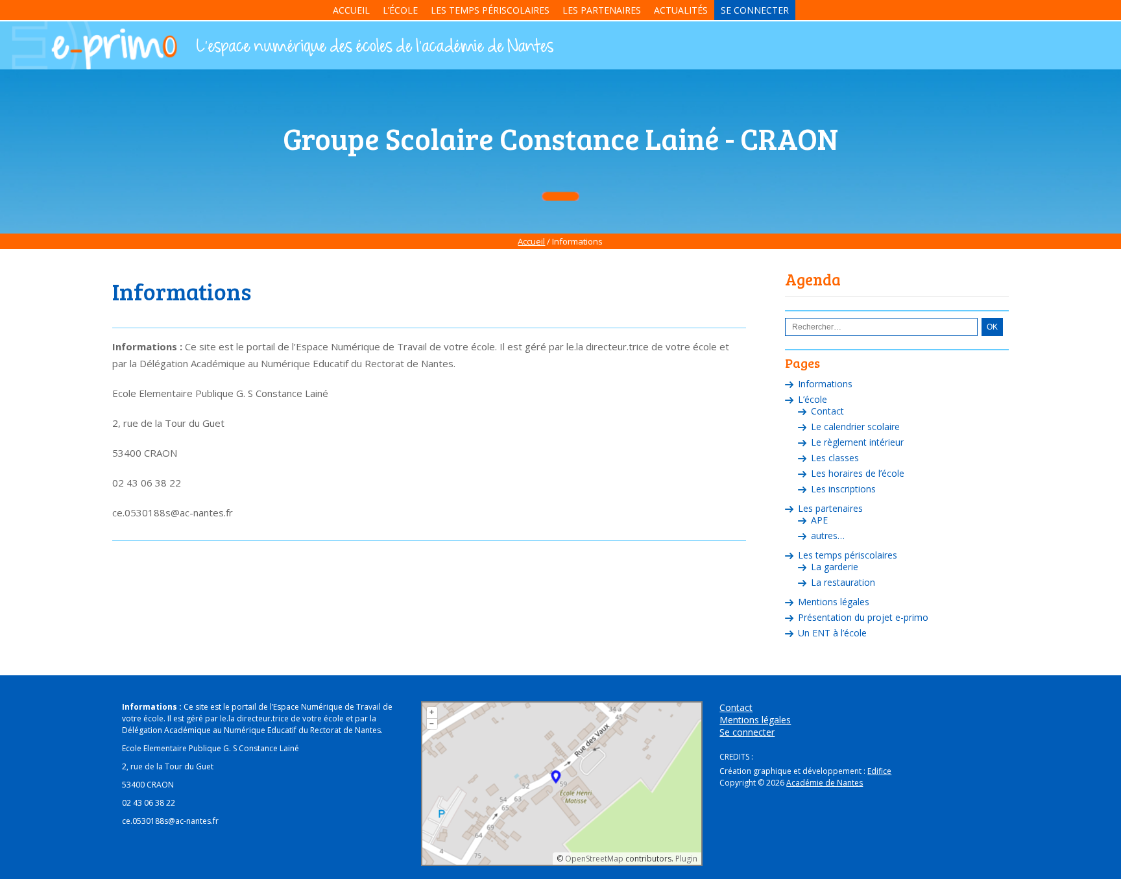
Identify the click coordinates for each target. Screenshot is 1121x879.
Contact (827, 411)
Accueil (351, 10)
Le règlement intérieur (857, 442)
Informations (825, 384)
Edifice (879, 771)
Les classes (835, 458)
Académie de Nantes (824, 782)
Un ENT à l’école (832, 633)
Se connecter (755, 10)
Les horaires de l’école (857, 473)
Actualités (681, 10)
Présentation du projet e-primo (863, 617)
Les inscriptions (843, 489)
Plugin (685, 858)
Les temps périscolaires (490, 10)
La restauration (843, 582)
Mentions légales (833, 602)
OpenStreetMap (594, 858)
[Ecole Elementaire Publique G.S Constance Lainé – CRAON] (373, 47)
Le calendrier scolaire (855, 426)
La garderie (834, 566)
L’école (400, 10)
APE (819, 520)
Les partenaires (601, 10)
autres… (828, 535)
